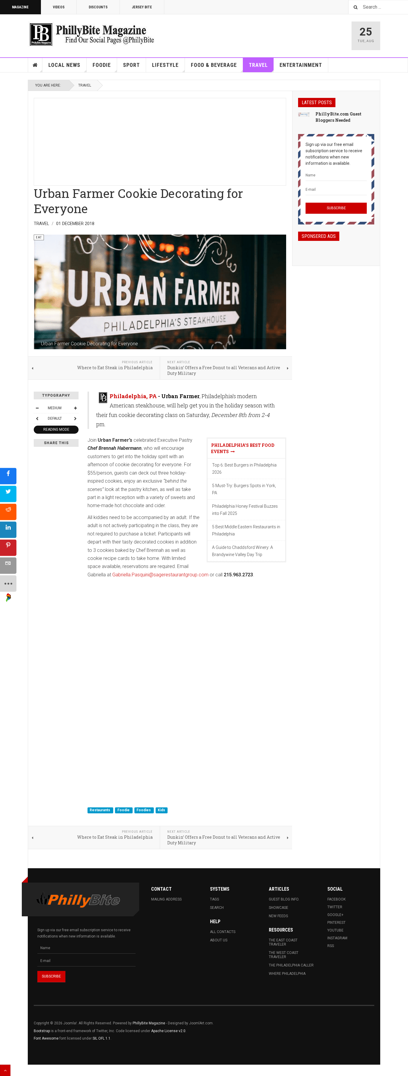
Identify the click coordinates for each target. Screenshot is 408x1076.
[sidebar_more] (8, 583)
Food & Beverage (214, 65)
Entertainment (301, 65)
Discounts (98, 7)
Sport (131, 65)
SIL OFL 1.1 (102, 1038)
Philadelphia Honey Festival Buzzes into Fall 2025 (245, 510)
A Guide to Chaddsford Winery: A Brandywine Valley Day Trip (242, 551)
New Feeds (278, 916)
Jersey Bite (142, 7)
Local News (64, 65)
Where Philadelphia (287, 974)
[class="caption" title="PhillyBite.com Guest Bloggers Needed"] (303, 114)
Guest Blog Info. (284, 899)
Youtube (335, 930)
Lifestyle (165, 65)
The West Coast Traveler (283, 955)
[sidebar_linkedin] (8, 529)
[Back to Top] (5, 1070)
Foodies (144, 810)
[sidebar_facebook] (8, 476)
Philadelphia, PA (133, 396)
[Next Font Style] (75, 418)
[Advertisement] (160, 140)
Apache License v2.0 (168, 1031)
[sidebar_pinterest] (8, 547)
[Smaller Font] (37, 408)
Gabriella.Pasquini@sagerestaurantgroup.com (160, 575)
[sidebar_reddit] (8, 512)
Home (35, 65)
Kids (161, 810)
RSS (330, 946)
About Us (218, 940)
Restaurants (100, 810)
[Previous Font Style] (37, 418)
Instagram (337, 938)
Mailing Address (166, 899)
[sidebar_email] (8, 565)
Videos (59, 7)
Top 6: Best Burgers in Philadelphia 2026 (244, 469)
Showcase (278, 908)
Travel (258, 65)
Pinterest (336, 922)
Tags (214, 899)
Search (217, 908)
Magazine (20, 7)
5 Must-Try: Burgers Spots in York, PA (244, 489)
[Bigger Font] (75, 408)
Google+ (335, 915)
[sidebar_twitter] (8, 494)
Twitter (334, 907)
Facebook (336, 899)
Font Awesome (46, 1038)
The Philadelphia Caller (291, 965)
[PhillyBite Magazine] (92, 34)
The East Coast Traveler (283, 942)
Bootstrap (42, 1031)
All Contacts (222, 932)
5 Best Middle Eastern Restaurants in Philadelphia (246, 530)
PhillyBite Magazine (149, 1023)
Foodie (102, 65)
